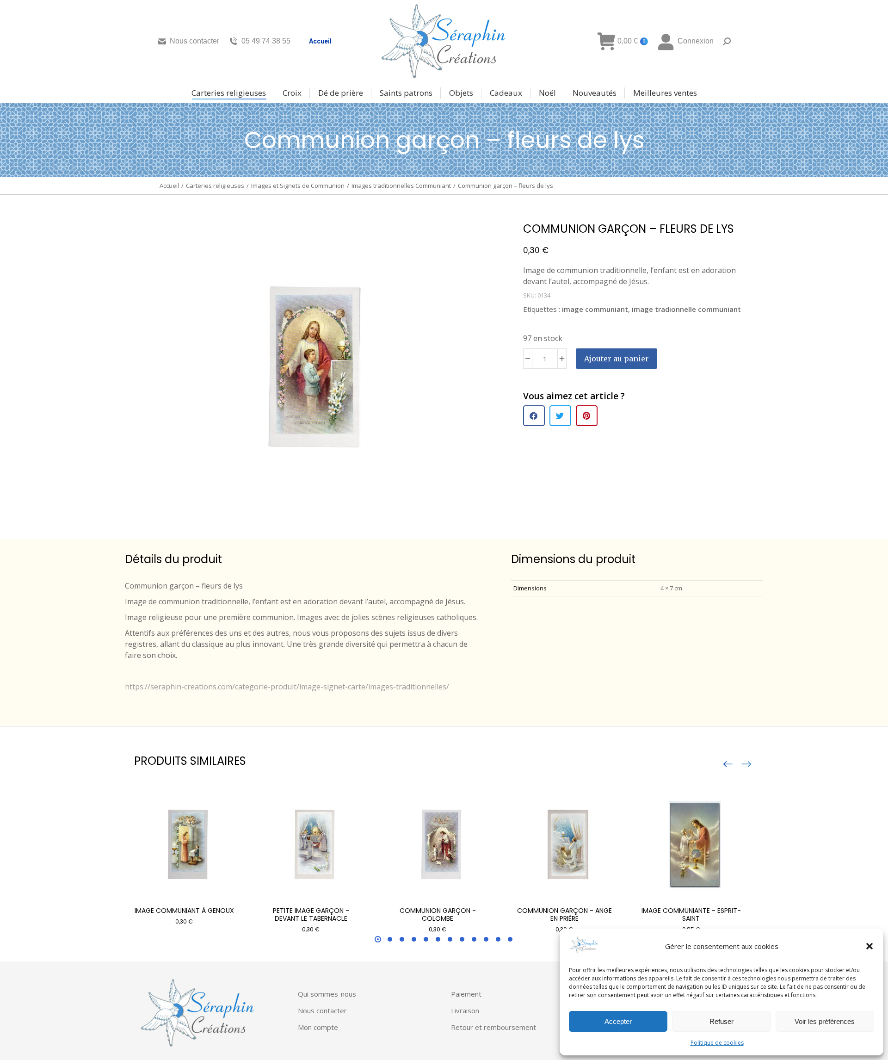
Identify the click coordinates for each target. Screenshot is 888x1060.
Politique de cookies (717, 1043)
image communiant (595, 309)
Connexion (696, 41)
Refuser (721, 1021)
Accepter (618, 1021)
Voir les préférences (825, 1021)
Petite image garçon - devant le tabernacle (311, 914)
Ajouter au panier (616, 358)
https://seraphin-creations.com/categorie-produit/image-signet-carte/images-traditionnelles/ (287, 687)
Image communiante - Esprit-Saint (691, 914)
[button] (869, 946)
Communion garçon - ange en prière (564, 914)
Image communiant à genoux (184, 910)
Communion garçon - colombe (438, 914)
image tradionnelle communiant (686, 309)
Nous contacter (194, 41)
